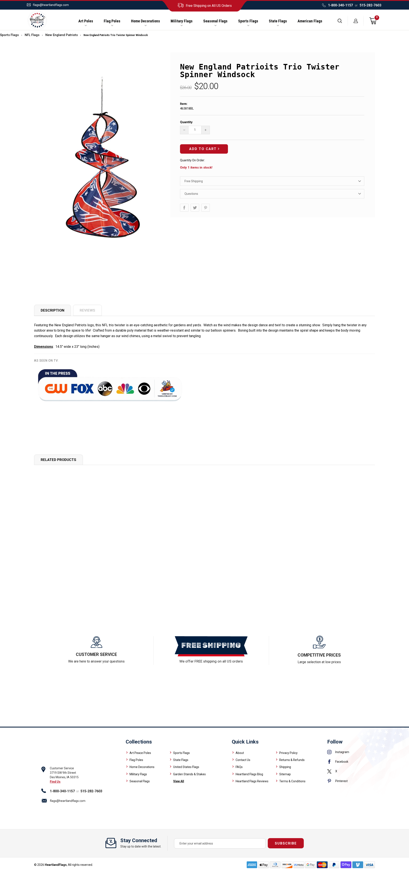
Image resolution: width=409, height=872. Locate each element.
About (240, 753)
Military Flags (182, 21)
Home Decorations (145, 21)
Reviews (87, 310)
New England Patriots (61, 35)
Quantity (186, 122)
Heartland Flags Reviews (252, 781)
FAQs (239, 767)
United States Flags (186, 767)
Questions (191, 193)
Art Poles (85, 21)
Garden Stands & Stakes (189, 774)
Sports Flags (248, 21)
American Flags (310, 21)
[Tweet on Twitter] (195, 208)
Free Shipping (193, 181)
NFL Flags (32, 35)
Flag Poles (112, 21)
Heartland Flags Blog (249, 774)
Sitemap (285, 774)
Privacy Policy (288, 753)
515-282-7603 (370, 5)
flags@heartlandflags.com (51, 5)
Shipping (285, 767)
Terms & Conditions (292, 781)
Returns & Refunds (292, 760)
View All (178, 781)
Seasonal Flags (215, 21)
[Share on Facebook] (184, 208)
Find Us (55, 781)
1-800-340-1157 (340, 5)
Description (52, 310)
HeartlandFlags (56, 864)
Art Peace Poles (140, 753)
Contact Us (243, 760)
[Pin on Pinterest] (205, 208)
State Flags (278, 21)
